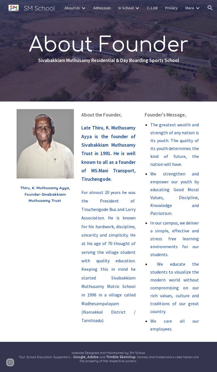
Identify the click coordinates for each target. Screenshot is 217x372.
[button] (210, 8)
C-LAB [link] (152, 7)
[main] (108, 51)
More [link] (189, 7)
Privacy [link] (171, 7)
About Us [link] (72, 7)
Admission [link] (102, 7)
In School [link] (126, 7)
